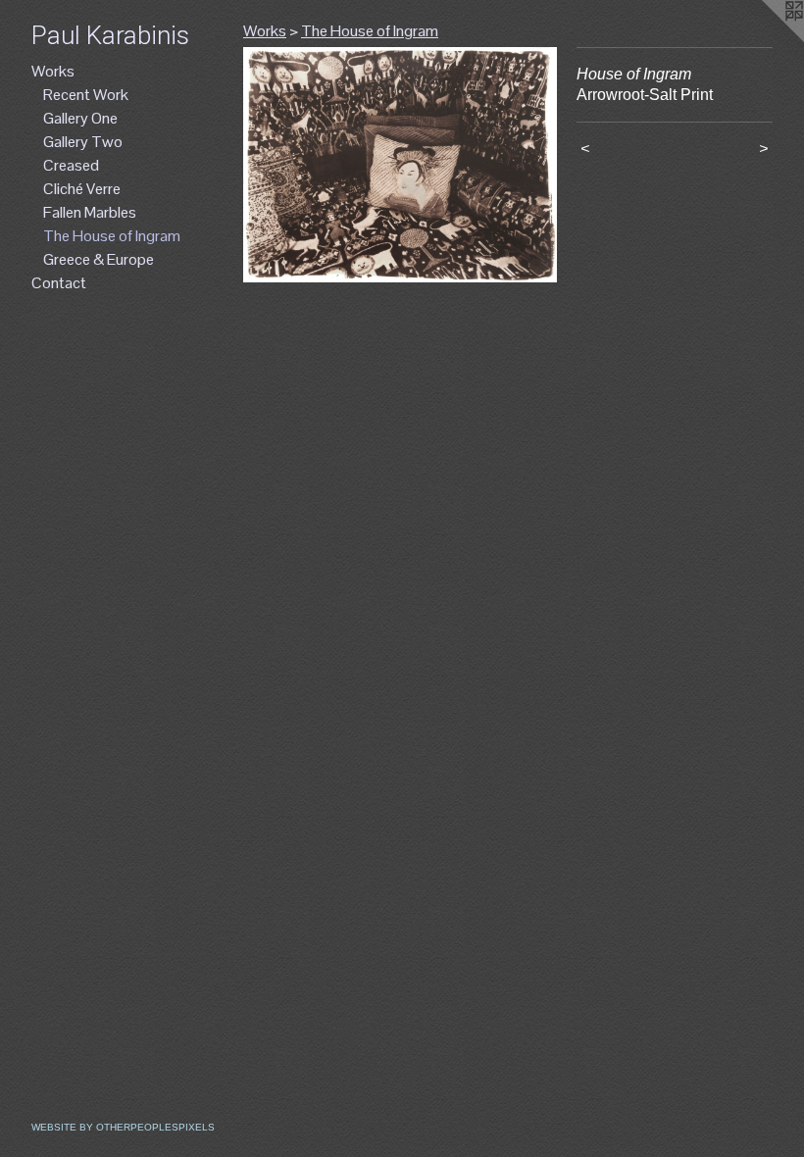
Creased (71, 165)
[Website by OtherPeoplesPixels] (765, 39)
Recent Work (85, 94)
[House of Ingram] (400, 164)
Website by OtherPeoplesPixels (123, 1127)
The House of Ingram (111, 236)
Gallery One (80, 118)
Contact (58, 283)
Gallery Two (83, 141)
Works (53, 71)
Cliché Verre (82, 188)
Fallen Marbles (89, 212)
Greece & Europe (98, 259)
